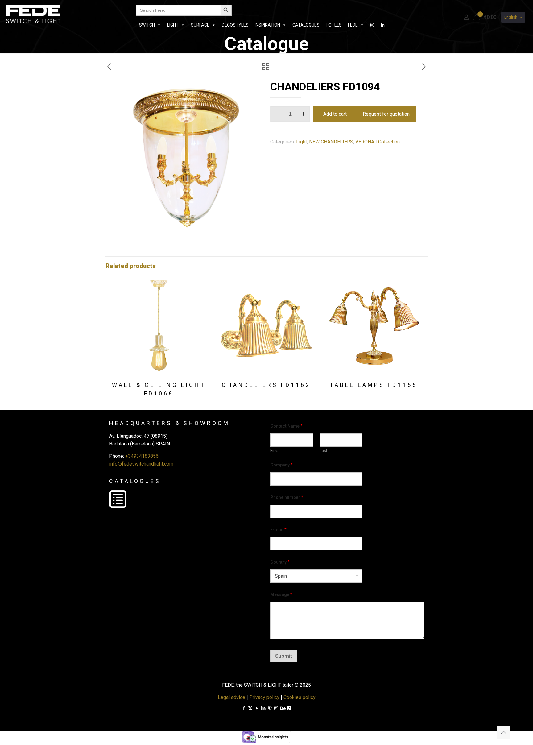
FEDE (353, 25)
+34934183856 (142, 456)
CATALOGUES (306, 25)
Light (301, 142)
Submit (283, 656)
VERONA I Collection (377, 142)
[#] (372, 25)
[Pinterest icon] (269, 708)
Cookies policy (299, 697)
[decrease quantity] (277, 114)
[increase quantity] (303, 114)
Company (281, 464)
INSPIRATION (267, 25)
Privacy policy (264, 697)
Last (323, 450)
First (274, 450)
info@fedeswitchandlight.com (141, 464)
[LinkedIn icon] (263, 708)
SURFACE (200, 25)
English (510, 17)
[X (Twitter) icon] (250, 708)
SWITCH (147, 25)
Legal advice (231, 697)
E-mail (278, 529)
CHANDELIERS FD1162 (266, 385)
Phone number (286, 497)
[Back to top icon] (503, 732)
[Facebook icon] (244, 708)
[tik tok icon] (289, 708)
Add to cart (335, 114)
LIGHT (173, 25)
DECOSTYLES (235, 25)
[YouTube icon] (256, 708)
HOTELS (334, 25)
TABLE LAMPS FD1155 (373, 385)
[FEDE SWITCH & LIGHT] (33, 14)
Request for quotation (386, 114)
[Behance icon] (282, 708)
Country (280, 562)
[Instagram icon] (276, 708)
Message (281, 594)
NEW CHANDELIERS (331, 142)
